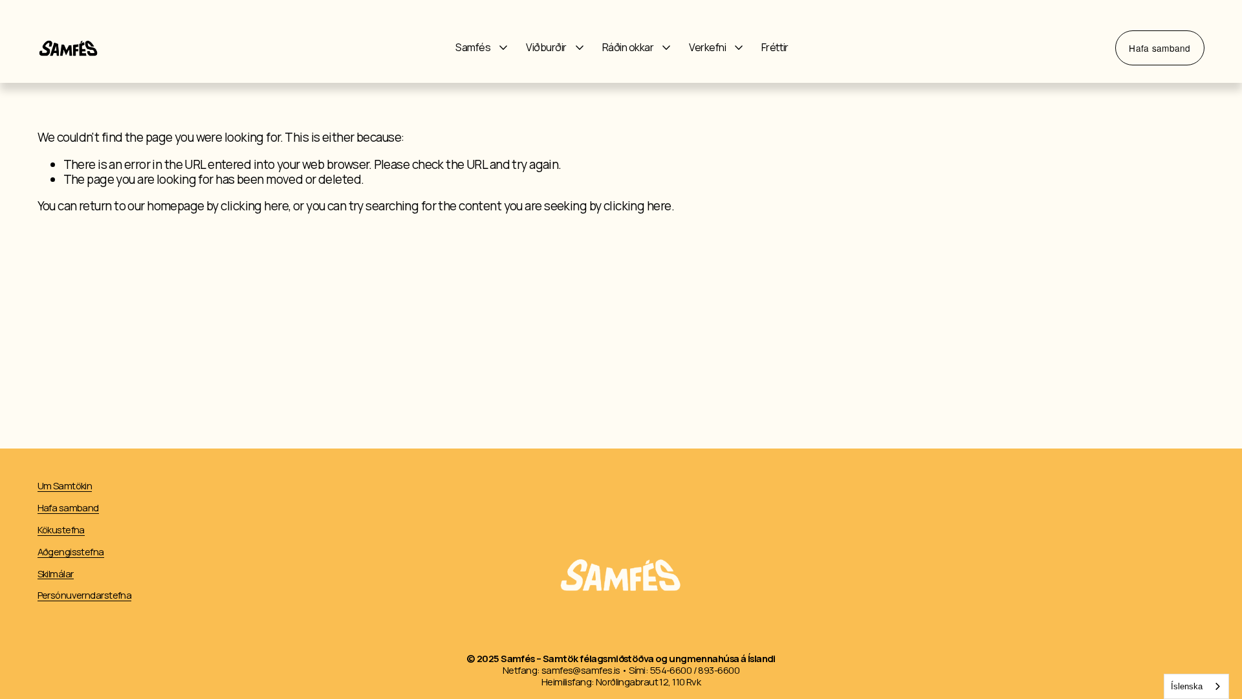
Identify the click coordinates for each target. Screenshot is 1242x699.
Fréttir (775, 48)
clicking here (255, 205)
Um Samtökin (65, 486)
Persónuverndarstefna (85, 595)
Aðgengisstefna (71, 552)
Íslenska (1187, 686)
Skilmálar (56, 574)
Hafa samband (1159, 47)
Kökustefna (61, 530)
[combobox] (1196, 686)
